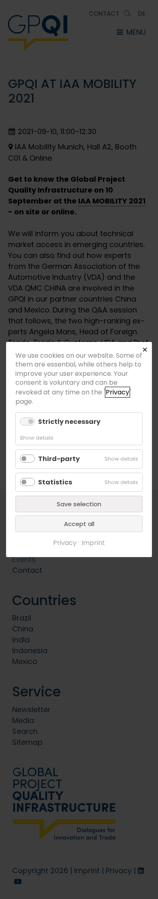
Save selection (79, 504)
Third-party (59, 458)
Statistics (55, 482)
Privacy (117, 392)
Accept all (79, 524)
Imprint (93, 542)
